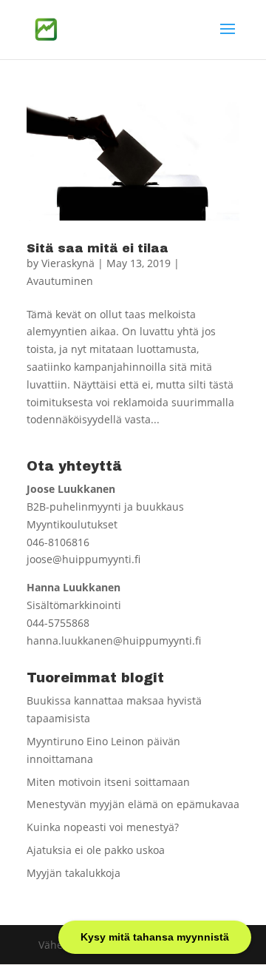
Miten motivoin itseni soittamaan (108, 782)
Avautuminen (60, 281)
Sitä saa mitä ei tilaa (97, 248)
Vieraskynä (68, 263)
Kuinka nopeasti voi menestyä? (103, 827)
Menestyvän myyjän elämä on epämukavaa (133, 804)
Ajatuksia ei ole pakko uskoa (96, 850)
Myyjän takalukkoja (73, 873)
